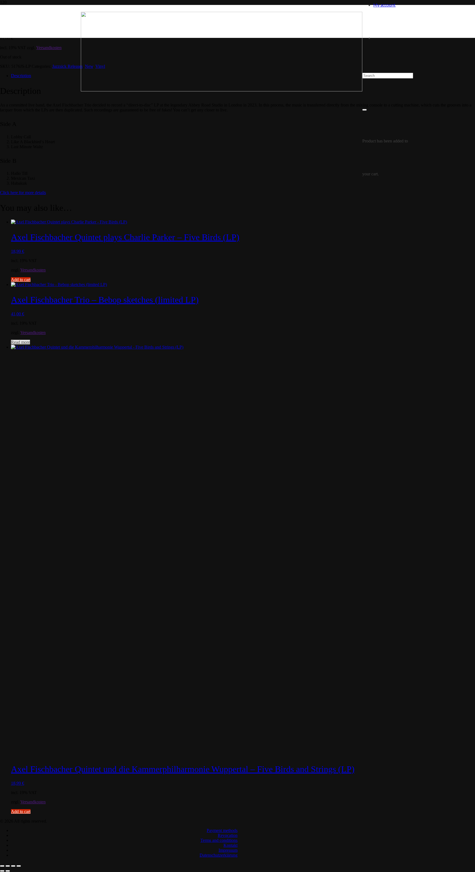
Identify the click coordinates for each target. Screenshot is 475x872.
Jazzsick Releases (67, 66)
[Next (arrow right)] (7, 871)
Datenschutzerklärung (219, 855)
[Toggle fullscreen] (7, 866)
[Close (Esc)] (18, 866)
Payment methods (222, 830)
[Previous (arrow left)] (2, 871)
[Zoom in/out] (2, 866)
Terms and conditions (219, 840)
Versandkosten (49, 47)
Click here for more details (23, 192)
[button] (21, 279)
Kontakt (230, 845)
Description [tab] (21, 75)
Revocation (228, 835)
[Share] (13, 866)
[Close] (364, 110)
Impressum (228, 850)
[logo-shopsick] (221, 90)
